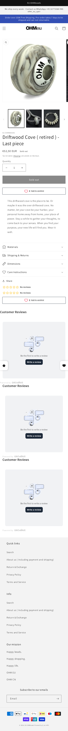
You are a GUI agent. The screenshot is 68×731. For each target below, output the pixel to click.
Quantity (6, 161)
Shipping (16, 156)
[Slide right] (64, 119)
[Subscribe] (57, 699)
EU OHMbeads (29, 725)
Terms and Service (16, 582)
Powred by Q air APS (41, 725)
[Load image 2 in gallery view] (34, 118)
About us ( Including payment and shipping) (30, 559)
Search (10, 552)
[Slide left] (3, 119)
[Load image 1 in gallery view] (16, 118)
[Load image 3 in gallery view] (52, 118)
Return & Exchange (17, 567)
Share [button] (9, 280)
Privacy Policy (14, 574)
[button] (4, 28)
